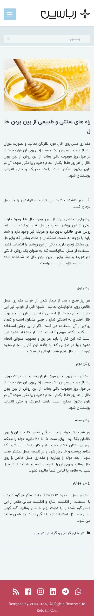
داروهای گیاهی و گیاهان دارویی (59, 533)
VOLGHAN (38, 604)
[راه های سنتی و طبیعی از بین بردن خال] (47, 84)
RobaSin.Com (47, 610)
